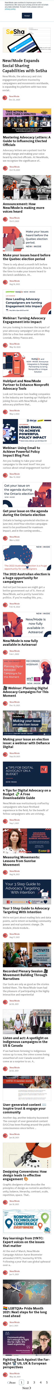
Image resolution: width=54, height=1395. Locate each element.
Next (25, 1388)
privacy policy (10, 9)
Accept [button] (27, 15)
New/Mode (14, 96)
